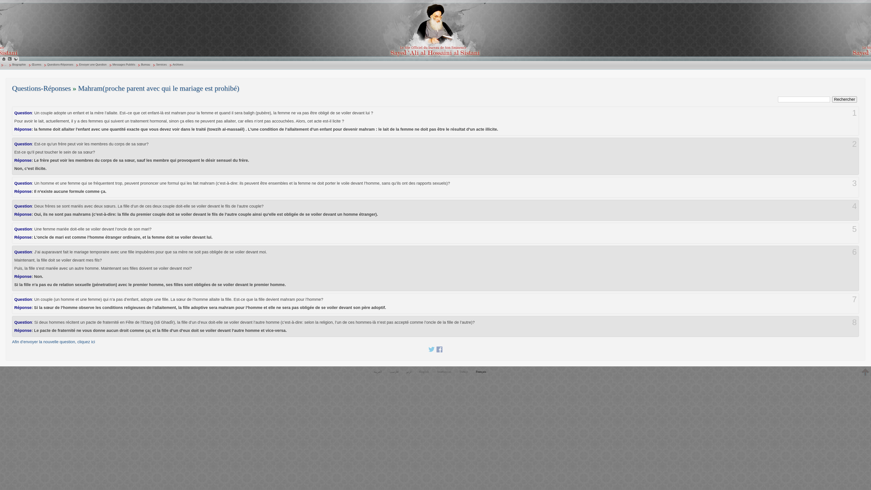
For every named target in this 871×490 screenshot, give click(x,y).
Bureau (145, 64)
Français (481, 371)
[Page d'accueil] (4, 59)
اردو (408, 371)
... (5, 64)
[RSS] (10, 59)
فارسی (394, 371)
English (424, 371)
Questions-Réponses (60, 64)
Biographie (19, 64)
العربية (378, 371)
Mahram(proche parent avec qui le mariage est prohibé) (158, 88)
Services (161, 64)
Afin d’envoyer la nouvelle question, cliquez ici (53, 342)
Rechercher (844, 99)
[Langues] (15, 59)
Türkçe (463, 371)
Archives (178, 64)
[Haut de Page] (865, 372)
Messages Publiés (124, 64)
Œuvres (36, 64)
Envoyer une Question (93, 64)
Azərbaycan (444, 371)
